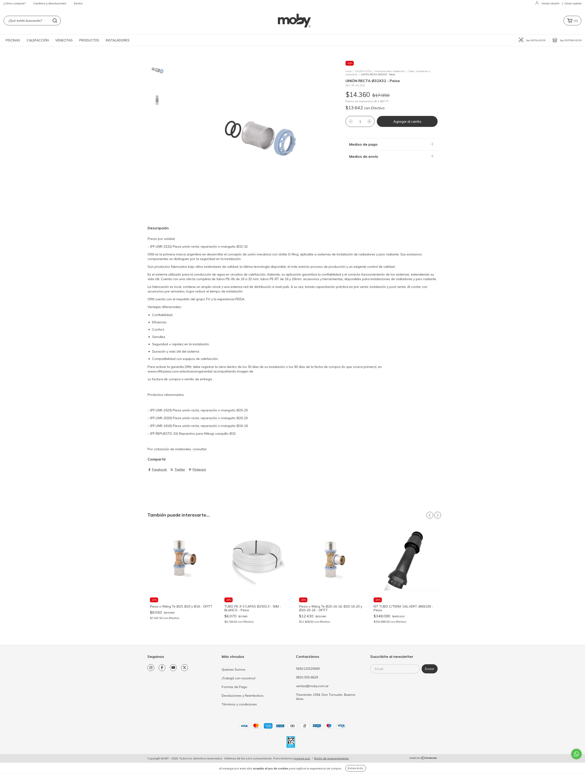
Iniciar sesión (550, 3)
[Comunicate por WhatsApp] (576, 754)
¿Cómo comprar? (14, 3)
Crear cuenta (573, 3)
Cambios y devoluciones (49, 3)
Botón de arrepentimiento (331, 758)
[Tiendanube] (423, 758)
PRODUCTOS (89, 40)
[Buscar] (54, 20)
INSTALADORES (118, 40)
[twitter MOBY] (184, 667)
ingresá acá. (302, 758)
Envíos (78, 3)
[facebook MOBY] (162, 667)
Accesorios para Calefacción (390, 71)
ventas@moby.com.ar (312, 686)
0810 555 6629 (307, 677)
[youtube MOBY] (173, 667)
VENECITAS (64, 40)
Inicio (348, 71)
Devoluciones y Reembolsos (242, 696)
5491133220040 (308, 669)
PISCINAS (13, 40)
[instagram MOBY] (150, 667)
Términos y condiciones (239, 704)
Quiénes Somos (233, 669)
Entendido (356, 768)
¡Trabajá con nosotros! (238, 678)
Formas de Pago (234, 687)
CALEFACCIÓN (38, 40)
